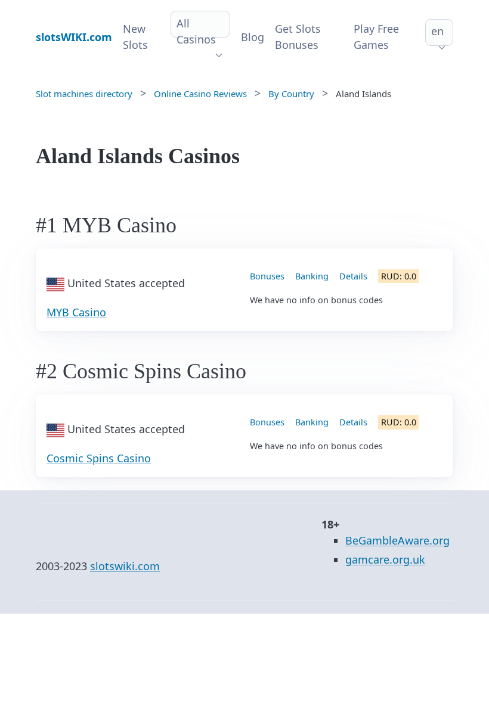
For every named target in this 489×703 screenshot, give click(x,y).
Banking (312, 276)
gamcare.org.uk (385, 559)
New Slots (135, 36)
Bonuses (267, 276)
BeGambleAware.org (397, 540)
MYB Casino (76, 312)
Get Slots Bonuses (298, 36)
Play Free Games (376, 36)
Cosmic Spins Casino (99, 458)
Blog (252, 37)
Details (353, 276)
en (437, 31)
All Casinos (196, 31)
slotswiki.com (125, 566)
